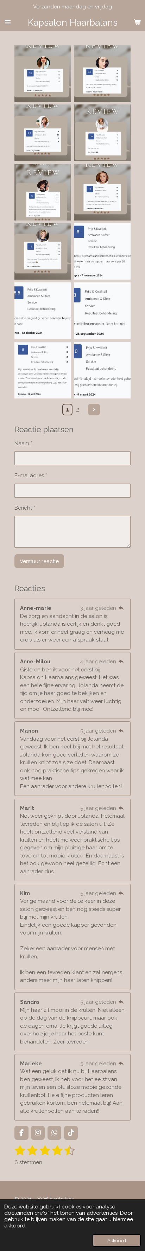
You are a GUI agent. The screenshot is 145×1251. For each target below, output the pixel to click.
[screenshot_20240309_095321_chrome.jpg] (102, 370)
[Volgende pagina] (94, 410)
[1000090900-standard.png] (42, 133)
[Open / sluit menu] (7, 22)
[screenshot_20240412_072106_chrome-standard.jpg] (42, 370)
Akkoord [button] (116, 1240)
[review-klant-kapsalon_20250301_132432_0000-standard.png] (102, 192)
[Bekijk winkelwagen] (137, 22)
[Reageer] (121, 608)
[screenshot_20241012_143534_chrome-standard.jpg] (42, 310)
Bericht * (24, 508)
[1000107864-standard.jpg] (102, 73)
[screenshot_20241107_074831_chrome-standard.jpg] (102, 251)
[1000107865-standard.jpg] (42, 73)
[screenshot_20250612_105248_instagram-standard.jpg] (42, 192)
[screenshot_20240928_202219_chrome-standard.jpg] (102, 310)
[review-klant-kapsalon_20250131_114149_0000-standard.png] (42, 251)
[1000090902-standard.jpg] (102, 133)
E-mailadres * (30, 475)
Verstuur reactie (39, 561)
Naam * (23, 443)
